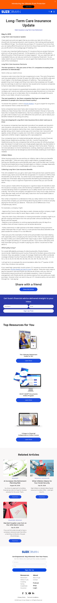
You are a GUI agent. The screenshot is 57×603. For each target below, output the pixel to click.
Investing (23, 582)
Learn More (28, 6)
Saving (22, 584)
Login (35, 588)
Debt (16, 30)
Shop (35, 585)
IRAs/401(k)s (11, 520)
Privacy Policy (21, 597)
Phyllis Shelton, (29, 104)
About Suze (36, 577)
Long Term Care (30, 30)
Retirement (38, 30)
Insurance (21, 30)
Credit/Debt (23, 586)
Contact (35, 579)
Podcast (36, 583)
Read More (15, 497)
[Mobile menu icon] (54, 11)
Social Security (45, 478)
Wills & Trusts (24, 579)
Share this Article (28, 289)
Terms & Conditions (32, 597)
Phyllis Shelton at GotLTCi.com (21, 269)
